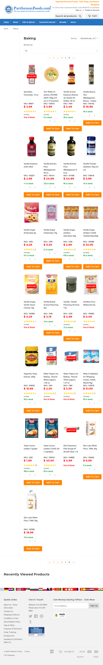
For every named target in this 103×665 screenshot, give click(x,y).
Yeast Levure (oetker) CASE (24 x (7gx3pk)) (51, 448)
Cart (94, 16)
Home (6, 28)
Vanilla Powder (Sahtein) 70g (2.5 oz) (90, 166)
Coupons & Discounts (13, 628)
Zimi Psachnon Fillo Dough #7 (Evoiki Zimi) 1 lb (70, 448)
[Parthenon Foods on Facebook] (36, 616)
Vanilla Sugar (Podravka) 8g (30, 231)
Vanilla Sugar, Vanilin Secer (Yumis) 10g (30, 304)
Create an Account (92, 10)
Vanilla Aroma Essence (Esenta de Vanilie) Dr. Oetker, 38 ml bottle (70, 97)
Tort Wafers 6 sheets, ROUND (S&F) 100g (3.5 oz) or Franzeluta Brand (51, 97)
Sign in (78, 10)
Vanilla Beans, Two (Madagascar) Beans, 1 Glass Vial (89, 97)
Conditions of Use (11, 618)
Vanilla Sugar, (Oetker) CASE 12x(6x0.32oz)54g (90, 232)
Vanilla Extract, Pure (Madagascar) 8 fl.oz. (70, 168)
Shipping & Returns (12, 614)
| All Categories (9, 655)
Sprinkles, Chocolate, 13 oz (31, 93)
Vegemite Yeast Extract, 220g (30, 375)
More (73, 22)
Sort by (74, 38)
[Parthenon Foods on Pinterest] (41, 616)
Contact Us (8, 611)
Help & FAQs (9, 625)
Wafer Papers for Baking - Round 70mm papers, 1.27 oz (70, 378)
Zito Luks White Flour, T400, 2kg (90, 447)
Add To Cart (52, 128)
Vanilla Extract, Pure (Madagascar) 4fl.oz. (50, 168)
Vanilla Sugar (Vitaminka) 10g (50, 231)
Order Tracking (10, 632)
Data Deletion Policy (12, 621)
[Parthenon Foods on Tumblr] (30, 622)
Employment (9, 635)
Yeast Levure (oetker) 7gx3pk (30, 447)
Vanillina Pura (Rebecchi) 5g (89, 303)
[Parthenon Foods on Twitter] (30, 616)
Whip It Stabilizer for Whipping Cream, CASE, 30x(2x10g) (90, 378)
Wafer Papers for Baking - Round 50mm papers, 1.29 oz (51, 378)
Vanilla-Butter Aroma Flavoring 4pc (51, 304)
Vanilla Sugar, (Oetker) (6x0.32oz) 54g (69, 232)
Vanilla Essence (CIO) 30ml (30, 165)
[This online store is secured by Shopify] (59, 617)
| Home (27, 651)
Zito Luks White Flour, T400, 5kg (31, 519)
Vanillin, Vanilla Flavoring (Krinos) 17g (71, 304)
